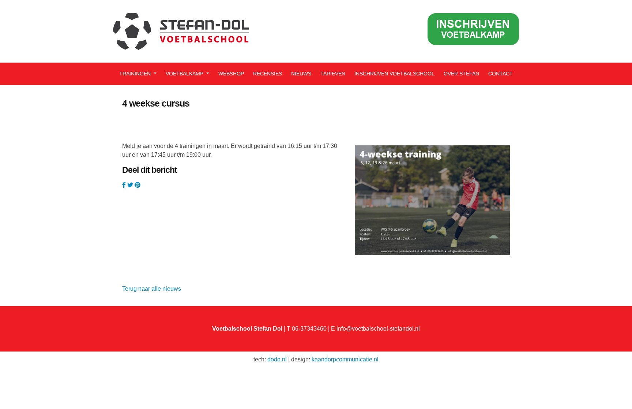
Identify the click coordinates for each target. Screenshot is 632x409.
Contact (500, 74)
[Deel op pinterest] (137, 185)
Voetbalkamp (185, 74)
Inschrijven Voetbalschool (394, 74)
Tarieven (332, 74)
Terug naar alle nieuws (151, 289)
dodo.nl (277, 359)
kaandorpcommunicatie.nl (345, 359)
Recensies (267, 74)
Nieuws (301, 74)
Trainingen (135, 74)
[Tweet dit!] (131, 185)
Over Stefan (461, 74)
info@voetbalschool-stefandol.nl (378, 329)
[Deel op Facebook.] (124, 185)
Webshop (231, 74)
